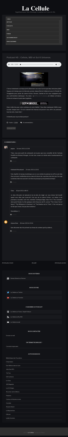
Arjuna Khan (14, 223)
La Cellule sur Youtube (17, 297)
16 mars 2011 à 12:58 (23, 148)
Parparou (8, 395)
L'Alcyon (8, 414)
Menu (9, 19)
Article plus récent (7, 263)
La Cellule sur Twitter (16, 292)
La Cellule (35, 8)
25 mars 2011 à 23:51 (32, 169)
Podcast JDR (11, 128)
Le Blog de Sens (10, 410)
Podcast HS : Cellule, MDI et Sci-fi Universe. (29, 57)
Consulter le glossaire (12, 346)
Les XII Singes (10, 388)
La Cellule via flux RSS (16, 317)
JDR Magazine (10, 384)
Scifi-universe (10, 376)
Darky (43, 432)
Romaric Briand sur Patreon (18, 278)
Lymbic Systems (10, 418)
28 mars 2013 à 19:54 (26, 223)
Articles (9, 22)
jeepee (13, 148)
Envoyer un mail (10, 335)
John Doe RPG (10, 369)
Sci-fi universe (43, 96)
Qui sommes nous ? (12, 37)
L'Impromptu (9, 361)
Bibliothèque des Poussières (14, 358)
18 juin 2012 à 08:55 (22, 190)
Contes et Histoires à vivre (13, 399)
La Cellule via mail (15, 322)
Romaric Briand (10, 407)
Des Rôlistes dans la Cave (13, 365)
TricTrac (8, 373)
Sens (8, 29)
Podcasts (10, 25)
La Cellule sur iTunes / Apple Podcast (21, 311)
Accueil (34, 263)
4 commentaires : (28, 122)
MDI (36, 96)
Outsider (8, 403)
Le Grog (8, 380)
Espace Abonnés (11, 41)
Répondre (14, 161)
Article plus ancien (60, 263)
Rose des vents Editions (12, 391)
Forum (9, 33)
